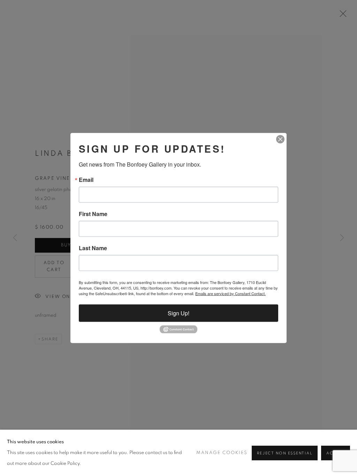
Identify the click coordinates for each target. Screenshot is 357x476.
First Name (93, 214)
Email (86, 180)
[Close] (280, 139)
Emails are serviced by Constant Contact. (230, 293)
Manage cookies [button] (222, 453)
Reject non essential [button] (284, 453)
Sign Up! (178, 313)
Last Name (93, 248)
